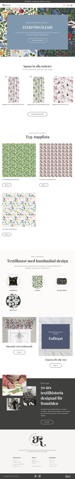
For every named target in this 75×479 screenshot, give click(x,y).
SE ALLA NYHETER (37, 40)
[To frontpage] (6, 5)
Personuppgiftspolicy (18, 464)
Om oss (15, 460)
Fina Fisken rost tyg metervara (47, 179)
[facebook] (35, 476)
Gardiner (51, 462)
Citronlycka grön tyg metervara (10, 179)
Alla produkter (53, 466)
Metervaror (52, 460)
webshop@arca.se (36, 466)
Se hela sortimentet (37, 114)
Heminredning (53, 464)
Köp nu (7, 185)
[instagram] (39, 476)
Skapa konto (16, 466)
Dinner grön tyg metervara (9, 229)
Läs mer (46, 422)
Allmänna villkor (17, 462)
